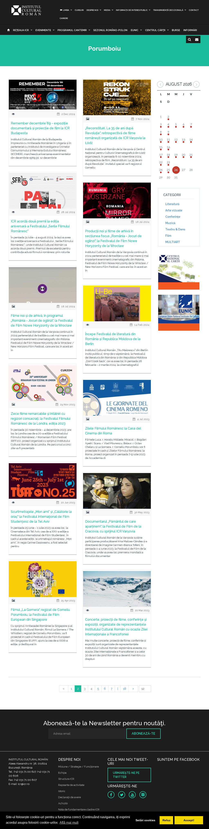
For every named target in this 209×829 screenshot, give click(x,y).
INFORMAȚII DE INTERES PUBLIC (132, 10)
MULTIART (172, 242)
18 (124, 688)
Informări (190, 30)
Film (168, 235)
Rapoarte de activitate (71, 785)
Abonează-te (143, 733)
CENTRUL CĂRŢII (155, 30)
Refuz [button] (166, 820)
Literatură (172, 204)
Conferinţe (172, 216)
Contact (194, 10)
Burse (176, 30)
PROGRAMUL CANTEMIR (72, 30)
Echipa (62, 772)
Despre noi (92, 10)
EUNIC (134, 30)
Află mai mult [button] (69, 822)
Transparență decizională (168, 10)
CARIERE (64, 18)
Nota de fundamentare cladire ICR (78, 809)
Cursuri (79, 10)
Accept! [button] (188, 820)
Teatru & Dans (175, 229)
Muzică (170, 223)
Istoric (61, 791)
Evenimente (43, 30)
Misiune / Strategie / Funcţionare (78, 766)
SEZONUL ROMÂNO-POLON (110, 30)
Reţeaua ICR (21, 30)
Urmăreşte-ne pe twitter (126, 775)
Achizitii (63, 803)
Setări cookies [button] (145, 820)
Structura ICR (66, 778)
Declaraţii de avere (69, 797)
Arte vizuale (173, 210)
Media (107, 10)
